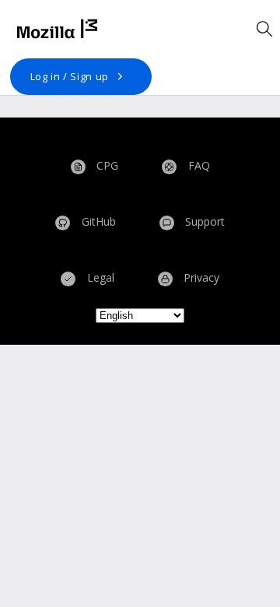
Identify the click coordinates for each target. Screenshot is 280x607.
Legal (99, 278)
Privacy (199, 278)
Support (203, 222)
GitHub (97, 222)
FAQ (197, 165)
